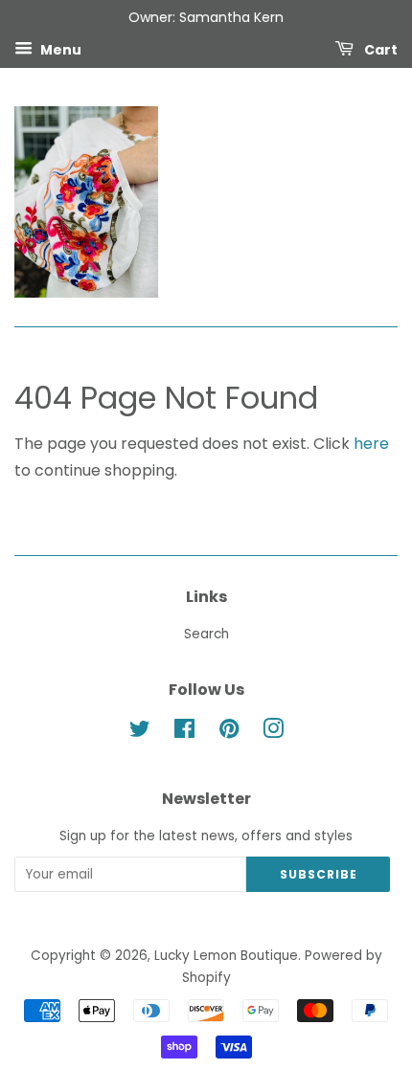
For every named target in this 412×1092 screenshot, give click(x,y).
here (371, 444)
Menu (59, 48)
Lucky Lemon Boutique (226, 956)
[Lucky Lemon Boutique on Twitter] (139, 733)
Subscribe (318, 874)
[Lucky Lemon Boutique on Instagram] (273, 733)
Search (206, 634)
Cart (379, 48)
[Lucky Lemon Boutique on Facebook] (184, 733)
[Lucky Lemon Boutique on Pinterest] (229, 733)
